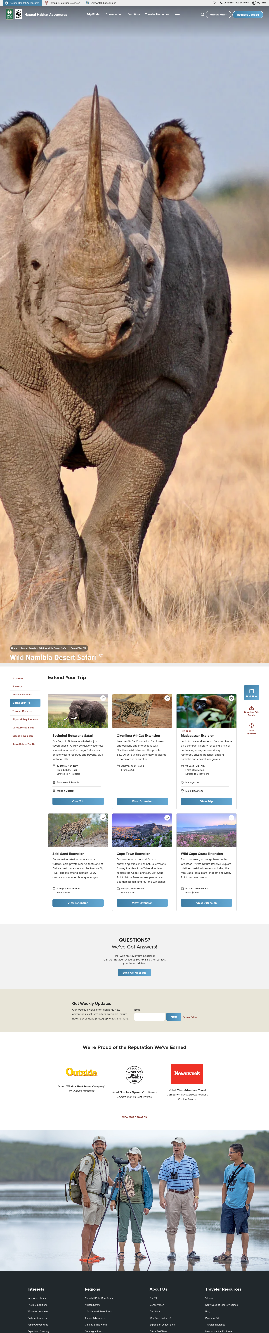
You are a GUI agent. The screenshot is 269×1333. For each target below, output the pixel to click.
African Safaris (28, 648)
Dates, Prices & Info (23, 727)
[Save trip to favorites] (101, 656)
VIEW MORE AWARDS (134, 1117)
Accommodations (22, 694)
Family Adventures (38, 1324)
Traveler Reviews (22, 711)
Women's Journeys (38, 1311)
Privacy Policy (190, 1017)
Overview (17, 678)
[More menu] (177, 14)
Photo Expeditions (37, 1304)
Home (14, 648)
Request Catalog (248, 14)
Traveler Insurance (215, 1324)
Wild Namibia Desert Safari (53, 648)
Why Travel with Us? (160, 1318)
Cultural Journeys (37, 1318)
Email (137, 1010)
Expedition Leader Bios (162, 1324)
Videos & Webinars (22, 736)
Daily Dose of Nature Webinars (221, 1304)
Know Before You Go (23, 744)
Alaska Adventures (95, 1318)
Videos (209, 1298)
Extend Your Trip (79, 648)
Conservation (157, 1304)
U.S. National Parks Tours (98, 1311)
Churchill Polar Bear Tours (99, 1298)
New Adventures (37, 1298)
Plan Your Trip (212, 1318)
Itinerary (17, 686)
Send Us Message (135, 973)
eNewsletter (218, 14)
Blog (207, 1311)
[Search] (203, 14)
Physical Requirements (25, 719)
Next (174, 1017)
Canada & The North (96, 1324)
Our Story (155, 1311)
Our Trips (154, 1298)
